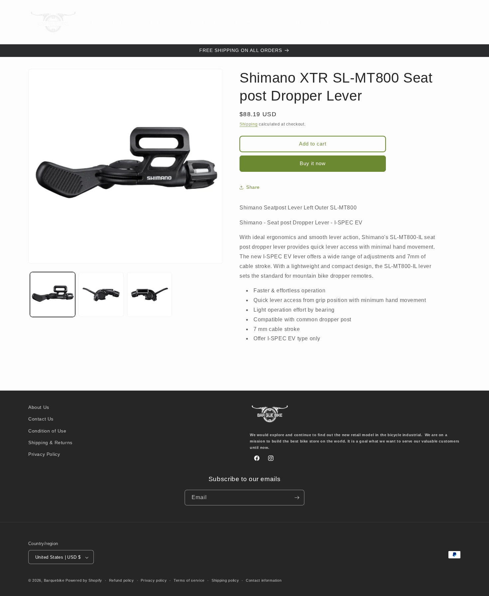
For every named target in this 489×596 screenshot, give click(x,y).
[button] (150, 22)
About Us (38, 407)
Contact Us (41, 419)
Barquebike (54, 581)
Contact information (263, 580)
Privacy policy (154, 580)
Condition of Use (47, 431)
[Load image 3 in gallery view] (149, 294)
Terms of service (189, 580)
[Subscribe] (296, 497)
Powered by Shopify (84, 581)
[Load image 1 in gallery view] (52, 294)
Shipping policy (225, 580)
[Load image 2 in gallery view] (101, 294)
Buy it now (313, 163)
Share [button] (253, 187)
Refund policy (121, 580)
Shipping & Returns (50, 442)
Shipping (249, 124)
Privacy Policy (44, 454)
